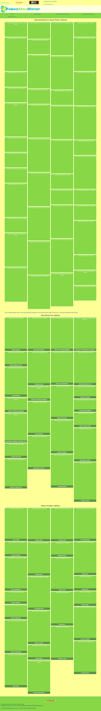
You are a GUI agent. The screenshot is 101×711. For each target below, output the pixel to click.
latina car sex (52, 312)
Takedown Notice (31, 708)
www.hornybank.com (48, 4)
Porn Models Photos (62, 14)
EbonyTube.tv (12, 16)
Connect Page (22, 708)
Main (12, 14)
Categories (37, 14)
